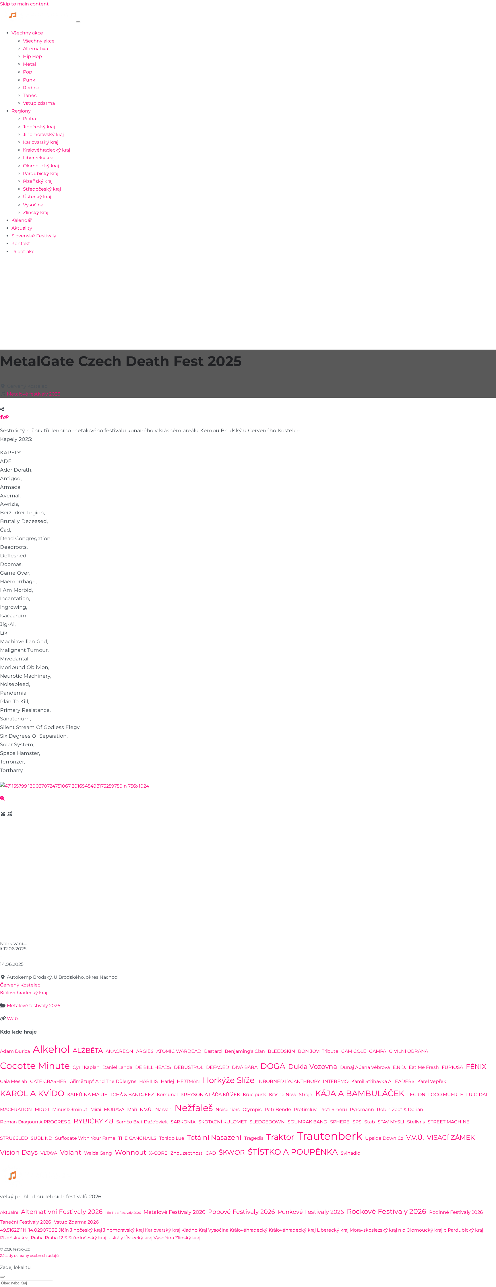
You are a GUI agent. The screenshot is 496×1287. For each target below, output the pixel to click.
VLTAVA (48, 1153)
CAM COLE (353, 1051)
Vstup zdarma (39, 103)
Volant (70, 1152)
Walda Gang (98, 1153)
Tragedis (254, 1138)
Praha (29, 118)
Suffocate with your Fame (85, 1138)
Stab (369, 1122)
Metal (29, 64)
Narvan (163, 1109)
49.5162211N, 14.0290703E (28, 1230)
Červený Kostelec (20, 985)
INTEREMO (335, 1081)
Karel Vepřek (431, 1081)
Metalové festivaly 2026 (33, 394)
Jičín (64, 1230)
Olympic (252, 1109)
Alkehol (51, 1049)
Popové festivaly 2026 (241, 1211)
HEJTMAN (188, 1081)
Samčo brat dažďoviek (142, 1122)
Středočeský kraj (42, 189)
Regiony (21, 111)
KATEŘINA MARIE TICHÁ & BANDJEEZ (110, 1094)
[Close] (2, 1277)
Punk (29, 80)
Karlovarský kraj (40, 142)
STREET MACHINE (449, 1122)
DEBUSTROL (188, 1067)
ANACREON (119, 1051)
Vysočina (33, 205)
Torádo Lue (171, 1138)
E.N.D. (399, 1067)
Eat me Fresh (424, 1067)
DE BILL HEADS (153, 1067)
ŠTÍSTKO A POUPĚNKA (293, 1152)
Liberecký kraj (39, 157)
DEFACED (217, 1067)
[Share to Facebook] (1, 417)
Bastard (213, 1051)
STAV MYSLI (391, 1122)
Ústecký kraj (37, 196)
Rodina (31, 87)
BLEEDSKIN (281, 1051)
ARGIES (145, 1051)
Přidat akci (23, 251)
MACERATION (16, 1109)
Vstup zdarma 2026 (76, 1222)
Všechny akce (27, 33)
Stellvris (416, 1122)
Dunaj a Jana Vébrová (365, 1067)
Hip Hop (32, 56)
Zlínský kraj (35, 212)
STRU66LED (14, 1138)
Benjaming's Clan (245, 1051)
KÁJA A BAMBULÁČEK (359, 1093)
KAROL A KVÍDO (32, 1093)
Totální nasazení (214, 1137)
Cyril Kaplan (86, 1067)
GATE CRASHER (48, 1081)
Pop (27, 72)
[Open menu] (78, 22)
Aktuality (21, 228)
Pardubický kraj (40, 173)
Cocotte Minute (35, 1065)
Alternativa (35, 48)
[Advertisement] (248, 300)
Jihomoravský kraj (43, 134)
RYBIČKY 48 (93, 1121)
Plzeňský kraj (38, 181)
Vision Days (19, 1152)
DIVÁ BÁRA (244, 1067)
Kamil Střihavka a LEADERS (382, 1081)
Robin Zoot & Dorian (400, 1109)
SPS (356, 1122)
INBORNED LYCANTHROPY (288, 1081)
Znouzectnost (186, 1153)
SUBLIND (41, 1138)
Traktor (280, 1137)
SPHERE (340, 1122)
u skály (115, 1238)
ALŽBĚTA (88, 1050)
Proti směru (333, 1109)
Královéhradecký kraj (46, 150)
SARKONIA (183, 1122)
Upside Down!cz (384, 1138)
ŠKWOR (232, 1152)
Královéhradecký (249, 1230)
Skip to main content (24, 4)
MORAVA (114, 1109)
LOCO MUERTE (445, 1094)
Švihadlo (350, 1153)
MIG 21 (42, 1109)
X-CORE (158, 1153)
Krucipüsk (254, 1094)
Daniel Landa (117, 1067)
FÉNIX (476, 1067)
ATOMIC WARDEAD (178, 1051)
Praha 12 (54, 1238)
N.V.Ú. (146, 1109)
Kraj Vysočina (213, 1230)
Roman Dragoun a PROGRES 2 (35, 1122)
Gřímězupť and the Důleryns (102, 1081)
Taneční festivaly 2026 (25, 1222)
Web (12, 1018)
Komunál (167, 1094)
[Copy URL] (6, 417)
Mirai (95, 1109)
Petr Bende (278, 1109)
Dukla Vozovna (312, 1067)
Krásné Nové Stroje (290, 1094)
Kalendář (21, 220)
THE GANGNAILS (137, 1138)
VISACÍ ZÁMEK (451, 1137)
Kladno (189, 1230)
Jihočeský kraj (39, 126)
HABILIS (148, 1081)
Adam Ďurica (15, 1051)
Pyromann (362, 1109)
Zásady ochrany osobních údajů (29, 1255)
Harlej (167, 1081)
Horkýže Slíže (229, 1080)
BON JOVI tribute (318, 1051)
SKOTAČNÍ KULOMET (222, 1122)
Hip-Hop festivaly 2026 (123, 1213)
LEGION (416, 1094)
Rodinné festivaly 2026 (456, 1212)
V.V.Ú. (415, 1137)
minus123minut (70, 1109)
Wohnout (130, 1152)
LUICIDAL (477, 1094)
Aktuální (9, 1212)
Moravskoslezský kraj (373, 1230)
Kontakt (20, 243)
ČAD (211, 1153)
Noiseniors (228, 1109)
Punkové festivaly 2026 (311, 1211)
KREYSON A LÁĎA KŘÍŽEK (210, 1094)
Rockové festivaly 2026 (386, 1211)
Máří (132, 1109)
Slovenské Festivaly (33, 236)
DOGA (272, 1066)
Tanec (30, 95)
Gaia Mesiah (13, 1081)
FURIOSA (452, 1067)
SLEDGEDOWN (267, 1122)
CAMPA (377, 1051)
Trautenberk (329, 1135)
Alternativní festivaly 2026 (61, 1211)
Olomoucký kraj (41, 165)
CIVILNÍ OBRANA (408, 1051)
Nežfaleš (194, 1107)
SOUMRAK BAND (307, 1122)
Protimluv (305, 1109)
